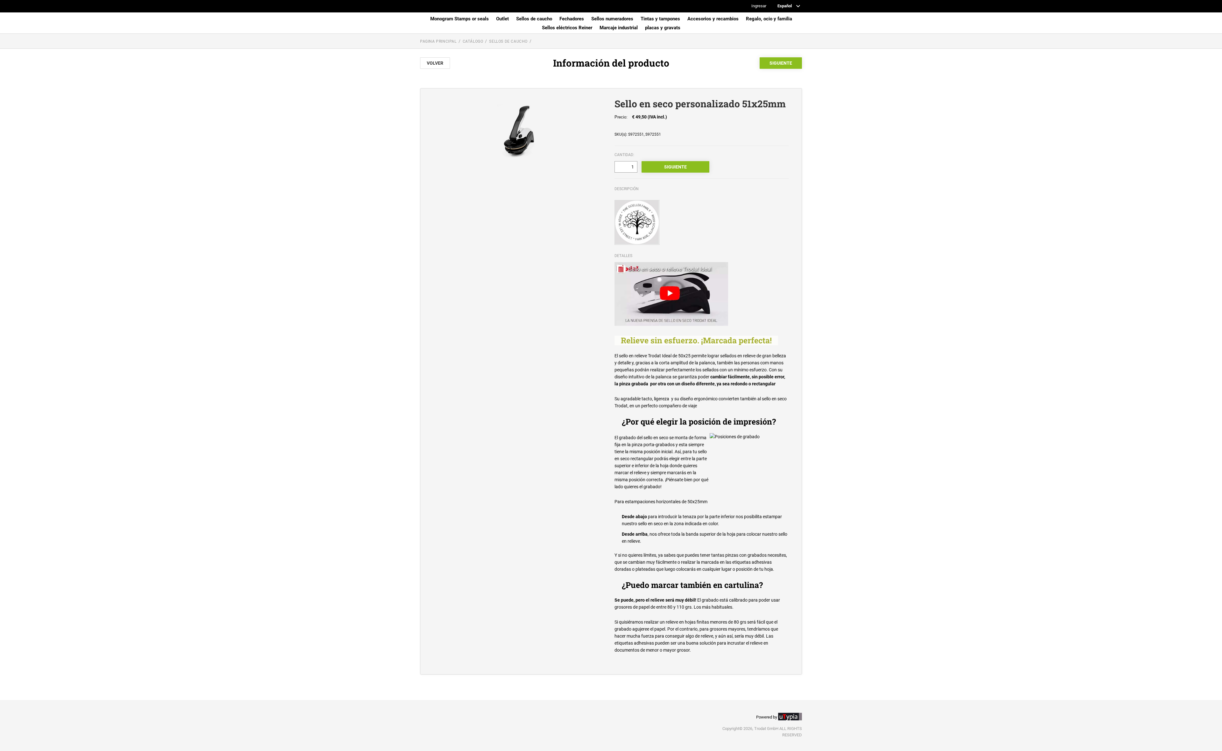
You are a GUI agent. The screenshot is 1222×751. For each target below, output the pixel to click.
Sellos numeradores (612, 19)
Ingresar (758, 6)
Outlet (502, 19)
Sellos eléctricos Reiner (567, 28)
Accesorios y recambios (713, 19)
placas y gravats (662, 28)
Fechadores (571, 19)
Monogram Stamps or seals (459, 19)
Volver (435, 63)
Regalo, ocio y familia (769, 19)
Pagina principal (438, 41)
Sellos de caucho (534, 19)
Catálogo (473, 41)
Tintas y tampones (660, 19)
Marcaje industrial (619, 28)
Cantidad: (624, 155)
